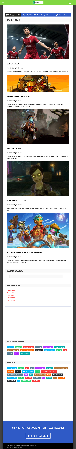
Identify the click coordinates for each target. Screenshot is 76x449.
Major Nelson (48, 347)
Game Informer (49, 350)
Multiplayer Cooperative (49, 371)
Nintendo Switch (40, 374)
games (18, 371)
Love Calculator (11, 297)
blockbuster (26, 381)
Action (49, 378)
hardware (37, 378)
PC (18, 381)
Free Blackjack (11, 300)
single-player (12, 378)
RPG (31, 374)
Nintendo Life (25, 353)
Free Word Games (12, 293)
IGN (65, 350)
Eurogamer (39, 350)
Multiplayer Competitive (15, 374)
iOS (27, 368)
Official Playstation (27, 350)
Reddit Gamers (59, 347)
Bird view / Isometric (61, 368)
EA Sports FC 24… (13, 63)
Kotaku (10, 353)
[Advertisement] (39, 7)
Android (21, 368)
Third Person (40, 368)
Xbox (32, 368)
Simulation (36, 381)
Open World (11, 381)
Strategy (61, 378)
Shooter (49, 368)
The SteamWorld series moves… (19, 96)
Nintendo (10, 371)
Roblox (59, 350)
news (48, 374)
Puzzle (21, 378)
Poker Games (10, 295)
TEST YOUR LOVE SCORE (38, 435)
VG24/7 (16, 353)
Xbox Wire (19, 347)
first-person (12, 368)
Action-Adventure (28, 371)
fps (55, 378)
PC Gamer (38, 347)
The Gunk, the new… (14, 148)
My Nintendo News (13, 350)
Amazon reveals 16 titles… (17, 200)
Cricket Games (11, 290)
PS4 (43, 378)
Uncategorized (28, 347)
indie (37, 371)
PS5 (26, 374)
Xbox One (28, 378)
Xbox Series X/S (57, 374)
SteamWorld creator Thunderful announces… (25, 252)
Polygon (10, 347)
